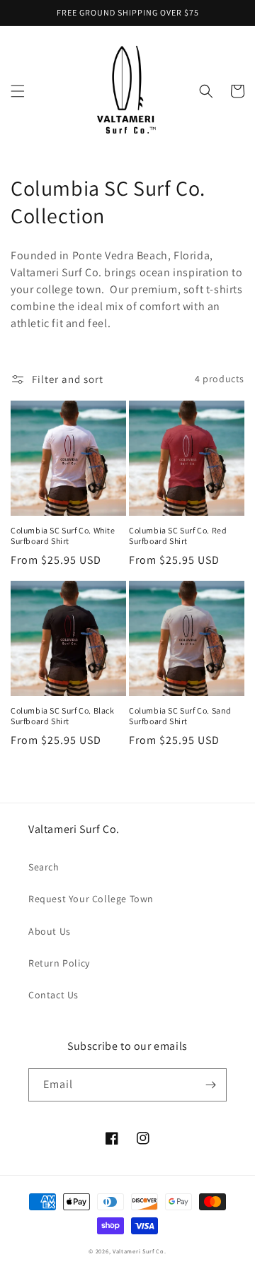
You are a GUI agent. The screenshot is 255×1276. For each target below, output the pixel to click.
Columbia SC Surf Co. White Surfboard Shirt (63, 536)
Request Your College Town (91, 898)
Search (44, 867)
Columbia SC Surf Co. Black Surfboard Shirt (63, 716)
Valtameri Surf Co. (139, 1251)
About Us (49, 931)
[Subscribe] (210, 1084)
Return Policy (59, 963)
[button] (17, 91)
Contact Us (53, 994)
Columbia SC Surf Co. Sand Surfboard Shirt (180, 716)
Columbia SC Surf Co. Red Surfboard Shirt (178, 536)
